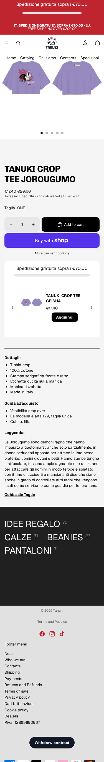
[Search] (18, 43)
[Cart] (97, 43)
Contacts (68, 58)
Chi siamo (47, 58)
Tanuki (58, 610)
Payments (13, 678)
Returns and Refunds (23, 684)
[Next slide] (91, 307)
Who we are (15, 659)
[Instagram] (52, 634)
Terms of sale (16, 691)
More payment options (52, 253)
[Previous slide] (13, 307)
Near (8, 653)
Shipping (12, 672)
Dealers (11, 716)
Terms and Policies (52, 621)
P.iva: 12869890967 (22, 722)
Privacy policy (17, 697)
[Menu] (6, 43)
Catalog (27, 58)
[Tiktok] (62, 634)
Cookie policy (16, 709)
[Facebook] (42, 634)
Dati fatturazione (19, 703)
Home (11, 58)
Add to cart (74, 224)
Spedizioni (89, 58)
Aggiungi (64, 317)
